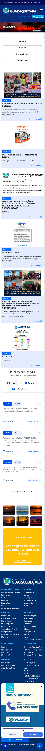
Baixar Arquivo (33, 422)
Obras (26, 629)
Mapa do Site (6, 655)
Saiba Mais (21, 560)
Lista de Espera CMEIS (33, 665)
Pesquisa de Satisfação (10, 608)
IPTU (26, 673)
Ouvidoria (5, 600)
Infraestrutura (30, 600)
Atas (3, 670)
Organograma (7, 623)
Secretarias (6, 615)
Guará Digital (29, 662)
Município (28, 597)
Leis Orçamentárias (9, 665)
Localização (28, 603)
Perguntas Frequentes (10, 592)
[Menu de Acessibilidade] (40, 746)
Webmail (38, 2)
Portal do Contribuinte (33, 655)
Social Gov (27, 16)
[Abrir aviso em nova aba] (22, 705)
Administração (23, 54)
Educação (28, 621)
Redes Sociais (6, 652)
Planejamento (29, 631)
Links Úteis (5, 603)
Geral (24, 41)
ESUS (26, 670)
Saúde (26, 634)
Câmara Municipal (8, 618)
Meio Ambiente (30, 626)
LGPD (3, 605)
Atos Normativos (8, 668)
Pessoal (24, 48)
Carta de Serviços (31, 678)
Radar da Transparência (26, 2)
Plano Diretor (6, 621)
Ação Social (28, 618)
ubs (25, 668)
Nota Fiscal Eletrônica (33, 676)
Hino (26, 605)
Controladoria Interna (33, 639)
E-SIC (3, 597)
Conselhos (5, 626)
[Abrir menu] (41, 10)
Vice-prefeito (6, 631)
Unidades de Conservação (29, 593)
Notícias (4, 647)
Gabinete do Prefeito (10, 629)
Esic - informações (8, 595)
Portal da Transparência (11, 2)
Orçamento (23, 60)
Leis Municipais (7, 662)
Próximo (33, 734)
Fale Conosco (6, 650)
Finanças (27, 623)
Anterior (12, 734)
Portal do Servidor (31, 652)
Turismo (27, 637)
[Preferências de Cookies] (5, 746)
